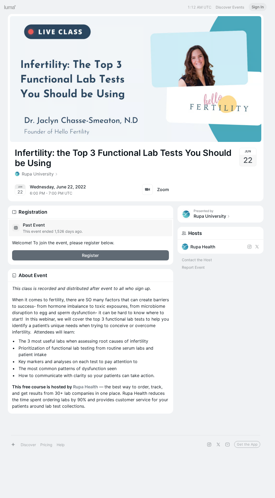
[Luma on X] (218, 444)
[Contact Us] (227, 444)
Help (61, 444)
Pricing (46, 444)
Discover (28, 444)
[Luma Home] (10, 7)
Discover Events (230, 7)
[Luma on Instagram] (209, 444)
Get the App (247, 444)
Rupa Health (85, 386)
